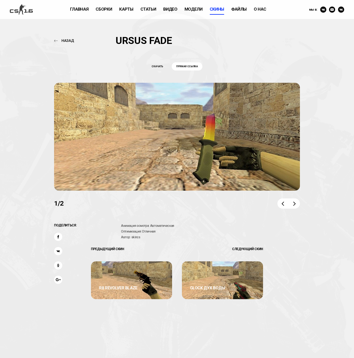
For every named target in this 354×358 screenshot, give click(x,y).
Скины (217, 9)
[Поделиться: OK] (58, 265)
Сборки (104, 9)
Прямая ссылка (187, 66)
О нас (260, 9)
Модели (194, 9)
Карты (126, 9)
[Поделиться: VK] (58, 251)
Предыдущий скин (107, 249)
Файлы (239, 9)
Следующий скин (247, 249)
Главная (79, 9)
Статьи (148, 9)
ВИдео (170, 9)
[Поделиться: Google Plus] (58, 280)
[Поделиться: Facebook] (58, 237)
